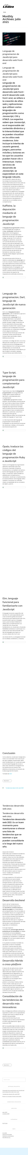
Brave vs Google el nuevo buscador (12, 1096)
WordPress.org (6, 1137)
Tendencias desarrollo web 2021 (11, 1094)
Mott (10, 774)
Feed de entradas (7, 1134)
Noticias (5, 1123)
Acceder (5, 1133)
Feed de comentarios (8, 1136)
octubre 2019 (6, 1114)
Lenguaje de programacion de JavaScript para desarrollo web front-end (13, 57)
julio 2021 (5, 1112)
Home (4, 12)
